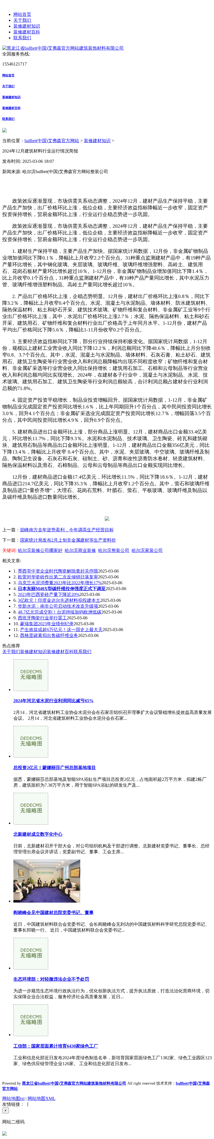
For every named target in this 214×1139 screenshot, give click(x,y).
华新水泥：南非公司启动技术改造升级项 (58, 606)
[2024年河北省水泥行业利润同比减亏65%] (30, 689)
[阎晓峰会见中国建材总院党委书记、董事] (46, 901)
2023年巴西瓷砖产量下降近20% (48, 594)
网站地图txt (13, 1098)
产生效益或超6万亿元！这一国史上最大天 (61, 629)
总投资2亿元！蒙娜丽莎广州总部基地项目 (54, 767)
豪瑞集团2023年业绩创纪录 (47, 623)
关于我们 (22, 20)
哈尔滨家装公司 (147, 550)
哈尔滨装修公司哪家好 (40, 550)
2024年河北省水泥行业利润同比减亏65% (53, 700)
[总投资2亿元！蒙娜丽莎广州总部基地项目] (30, 756)
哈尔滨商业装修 (80, 550)
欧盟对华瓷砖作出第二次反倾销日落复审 (58, 577)
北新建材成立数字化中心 (37, 834)
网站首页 (22, 14)
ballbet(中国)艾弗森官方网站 (52, 140)
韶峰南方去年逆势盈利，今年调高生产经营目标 (67, 529)
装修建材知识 (26, 26)
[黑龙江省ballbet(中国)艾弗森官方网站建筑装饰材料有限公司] (63, 48)
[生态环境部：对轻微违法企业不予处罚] (30, 968)
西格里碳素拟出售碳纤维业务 (49, 635)
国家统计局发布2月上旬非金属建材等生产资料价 (68, 540)
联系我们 (22, 37)
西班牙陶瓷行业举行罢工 (42, 617)
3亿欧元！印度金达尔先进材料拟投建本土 (59, 600)
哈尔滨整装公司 (113, 550)
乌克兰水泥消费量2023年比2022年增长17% (60, 582)
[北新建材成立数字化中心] (30, 823)
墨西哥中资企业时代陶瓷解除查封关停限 (58, 571)
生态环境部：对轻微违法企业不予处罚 (51, 979)
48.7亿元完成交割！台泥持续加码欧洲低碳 (59, 612)
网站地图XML (41, 1098)
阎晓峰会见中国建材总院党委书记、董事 (53, 912)
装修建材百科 (26, 32)
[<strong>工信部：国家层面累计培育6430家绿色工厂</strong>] (30, 1034)
